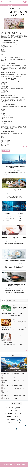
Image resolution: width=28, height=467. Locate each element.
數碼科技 (9, 10)
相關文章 (6, 150)
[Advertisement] (14, 446)
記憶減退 (16, 425)
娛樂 (14, 300)
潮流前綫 (9, 300)
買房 (4, 416)
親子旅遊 (13, 419)
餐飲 (9, 429)
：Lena (10, 193)
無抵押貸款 (22, 410)
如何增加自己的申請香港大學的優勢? (14, 370)
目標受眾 (18, 407)
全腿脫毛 (9, 416)
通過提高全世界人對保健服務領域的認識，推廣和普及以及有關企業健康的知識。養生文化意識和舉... (14, 328)
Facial (14, 429)
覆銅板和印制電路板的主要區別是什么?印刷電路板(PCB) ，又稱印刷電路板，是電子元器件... (14, 314)
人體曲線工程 (6, 419)
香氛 (23, 419)
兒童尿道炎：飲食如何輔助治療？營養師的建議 (13, 395)
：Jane (10, 216)
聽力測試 (11, 407)
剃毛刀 (4, 429)
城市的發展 (22, 422)
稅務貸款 (5, 410)
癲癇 (16, 410)
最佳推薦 (3, 300)
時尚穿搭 (20, 429)
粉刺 (16, 422)
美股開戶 (5, 407)
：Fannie (10, 263)
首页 (13, 8)
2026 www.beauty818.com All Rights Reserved (14, 464)
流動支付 (10, 422)
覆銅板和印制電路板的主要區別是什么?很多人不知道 (19, 308)
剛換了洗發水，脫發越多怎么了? (10, 398)
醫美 (16, 413)
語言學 (10, 410)
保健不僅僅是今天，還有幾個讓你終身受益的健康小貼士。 (19, 322)
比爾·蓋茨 (9, 425)
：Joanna (10, 288)
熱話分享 (15, 305)
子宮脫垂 (10, 413)
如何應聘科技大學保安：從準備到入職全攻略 (13, 388)
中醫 (19, 419)
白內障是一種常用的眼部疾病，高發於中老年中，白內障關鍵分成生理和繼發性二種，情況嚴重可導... (14, 343)
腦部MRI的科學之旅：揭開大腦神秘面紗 (12, 385)
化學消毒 (16, 416)
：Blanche (10, 241)
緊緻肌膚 (23, 425)
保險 (20, 413)
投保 (4, 425)
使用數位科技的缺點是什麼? (18, 13)
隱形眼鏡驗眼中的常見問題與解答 (10, 378)
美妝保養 (1, 10)
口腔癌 (4, 413)
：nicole (10, 170)
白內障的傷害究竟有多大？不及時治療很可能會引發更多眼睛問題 (19, 337)
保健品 (4, 422)
